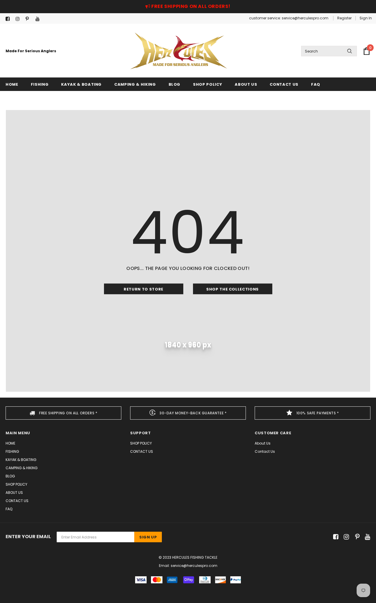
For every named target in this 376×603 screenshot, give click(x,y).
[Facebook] (9, 19)
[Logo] (178, 51)
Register (344, 18)
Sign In (366, 18)
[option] (63, 413)
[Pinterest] (29, 19)
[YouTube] (39, 19)
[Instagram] (19, 19)
